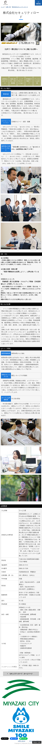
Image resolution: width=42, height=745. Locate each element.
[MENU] (38, 3)
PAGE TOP (36, 742)
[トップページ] (5, 3)
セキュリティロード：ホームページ (21, 673)
